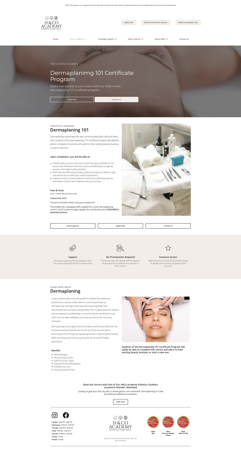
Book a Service (134, 39)
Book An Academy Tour (188, 22)
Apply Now (128, 22)
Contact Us (184, 39)
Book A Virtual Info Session (155, 22)
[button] (78, 39)
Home (55, 39)
